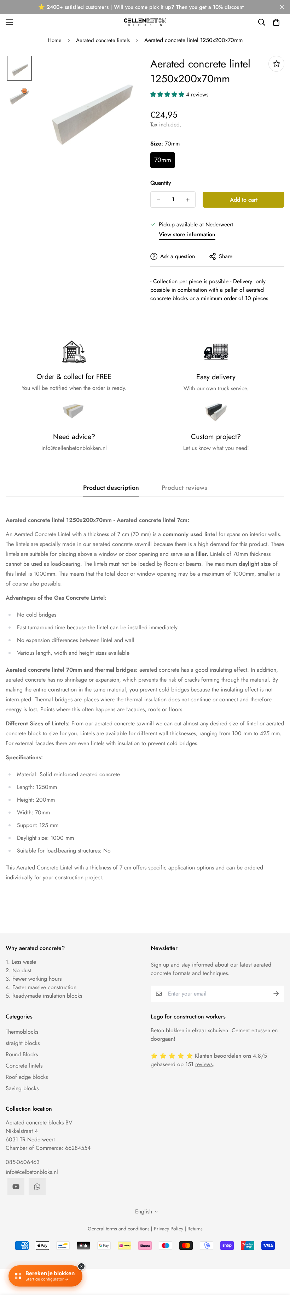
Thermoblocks (22, 1032)
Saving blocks (22, 1088)
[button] (276, 22)
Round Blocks (22, 1054)
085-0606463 (23, 1162)
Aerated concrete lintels (103, 40)
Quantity (160, 183)
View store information (187, 234)
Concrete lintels (24, 1066)
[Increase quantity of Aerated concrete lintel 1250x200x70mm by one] (187, 200)
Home (55, 40)
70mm (162, 160)
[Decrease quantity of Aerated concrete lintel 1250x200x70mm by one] (158, 200)
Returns (195, 1228)
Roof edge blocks (27, 1077)
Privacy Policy (168, 1228)
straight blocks (23, 1043)
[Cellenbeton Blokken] (145, 22)
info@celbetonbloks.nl (32, 1172)
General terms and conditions (119, 1228)
